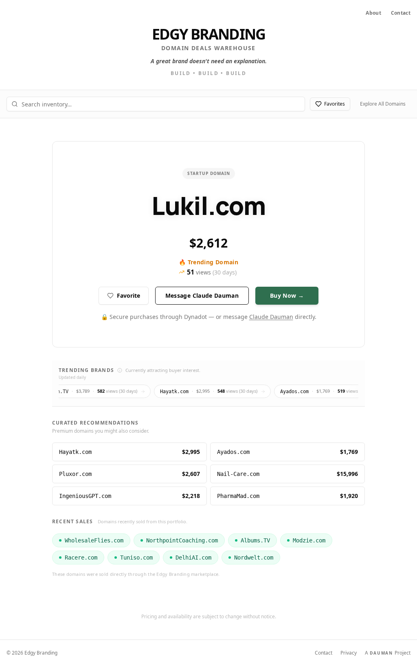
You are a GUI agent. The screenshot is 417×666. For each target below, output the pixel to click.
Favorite (128, 295)
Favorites (334, 103)
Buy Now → (287, 295)
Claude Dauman (271, 317)
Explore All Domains (383, 103)
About (373, 13)
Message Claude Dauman (202, 295)
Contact (400, 13)
